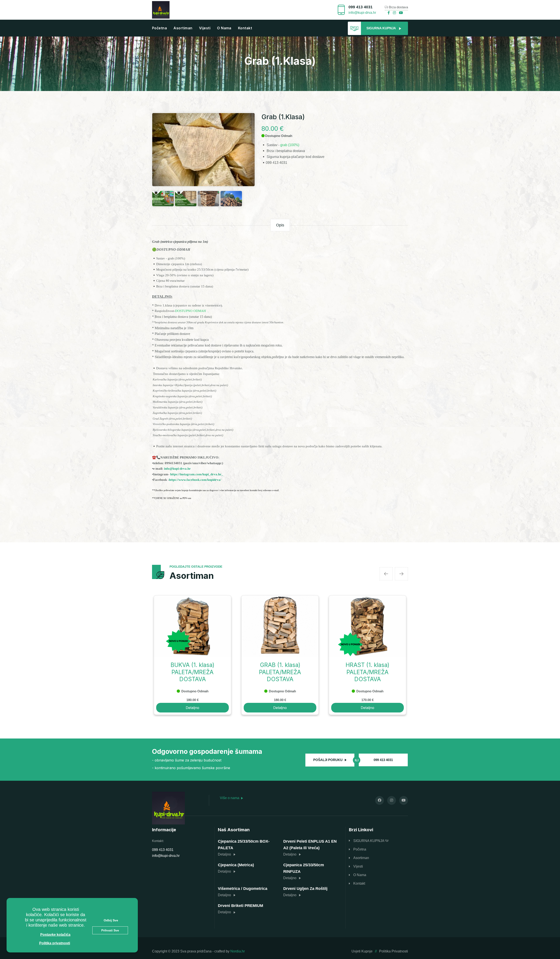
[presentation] (386, 573)
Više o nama (230, 798)
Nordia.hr (237, 951)
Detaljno (192, 707)
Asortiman (182, 28)
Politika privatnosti (393, 951)
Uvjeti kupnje (362, 951)
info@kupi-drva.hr (362, 12)
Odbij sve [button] (111, 920)
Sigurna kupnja (381, 28)
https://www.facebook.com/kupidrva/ (195, 479)
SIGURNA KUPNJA (369, 841)
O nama (224, 28)
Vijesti (204, 28)
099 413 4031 (360, 7)
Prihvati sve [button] (110, 930)
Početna (159, 28)
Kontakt (245, 28)
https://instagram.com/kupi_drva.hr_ (196, 474)
